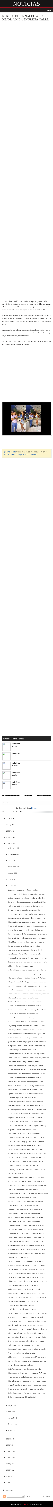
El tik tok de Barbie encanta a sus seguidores (24, 1133)
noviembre (12, 854)
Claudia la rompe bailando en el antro (21, 1305)
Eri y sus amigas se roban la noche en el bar (23, 1050)
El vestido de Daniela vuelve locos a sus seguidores (26, 1054)
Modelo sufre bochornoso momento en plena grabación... (29, 994)
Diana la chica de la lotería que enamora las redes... (26, 1201)
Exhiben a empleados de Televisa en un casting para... (27, 1281)
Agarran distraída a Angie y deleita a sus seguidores (26, 1141)
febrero (11, 1424)
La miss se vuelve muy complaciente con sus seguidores (28, 1193)
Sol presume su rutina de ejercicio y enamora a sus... (27, 1137)
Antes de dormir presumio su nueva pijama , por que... (27, 974)
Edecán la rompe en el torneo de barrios (22, 1309)
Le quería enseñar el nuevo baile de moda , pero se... (27, 1385)
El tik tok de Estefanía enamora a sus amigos (24, 1345)
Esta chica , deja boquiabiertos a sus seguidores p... (26, 1189)
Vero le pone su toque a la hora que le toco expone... (27, 1157)
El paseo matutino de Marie (18, 1257)
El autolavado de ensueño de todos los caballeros (26, 1269)
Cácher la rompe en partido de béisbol (21, 1397)
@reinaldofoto (10, 452)
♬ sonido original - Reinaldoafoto (23, 454)
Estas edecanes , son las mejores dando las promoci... (27, 1381)
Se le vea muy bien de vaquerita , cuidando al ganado (27, 1321)
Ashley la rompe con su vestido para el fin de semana (27, 1357)
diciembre (12, 848)
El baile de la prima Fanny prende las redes (23, 998)
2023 (8, 837)
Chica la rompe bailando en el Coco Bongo (23, 1301)
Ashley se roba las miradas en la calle (21, 966)
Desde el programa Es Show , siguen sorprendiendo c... (27, 934)
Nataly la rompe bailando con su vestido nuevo (25, 1090)
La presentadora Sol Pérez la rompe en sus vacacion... (27, 1225)
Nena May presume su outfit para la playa (23, 890)
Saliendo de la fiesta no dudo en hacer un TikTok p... (26, 978)
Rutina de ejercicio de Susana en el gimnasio (24, 1213)
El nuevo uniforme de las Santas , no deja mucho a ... (27, 1237)
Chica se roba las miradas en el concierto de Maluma (27, 1297)
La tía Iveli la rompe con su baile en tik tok (23, 1014)
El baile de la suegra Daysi (17, 1173)
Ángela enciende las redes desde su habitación (24, 1145)
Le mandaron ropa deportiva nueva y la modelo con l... (28, 1185)
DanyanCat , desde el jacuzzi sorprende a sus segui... (26, 938)
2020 (8, 1445)
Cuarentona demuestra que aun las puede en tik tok (27, 902)
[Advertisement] (26, 50)
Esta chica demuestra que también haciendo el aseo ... (27, 1329)
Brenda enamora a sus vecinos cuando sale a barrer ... (27, 1074)
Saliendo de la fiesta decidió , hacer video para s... (25, 1333)
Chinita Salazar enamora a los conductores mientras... (27, 1313)
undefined (15, 744)
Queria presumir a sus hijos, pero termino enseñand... (27, 1042)
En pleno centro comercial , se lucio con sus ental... (26, 1389)
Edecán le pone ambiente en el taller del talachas (25, 1161)
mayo (10, 1405)
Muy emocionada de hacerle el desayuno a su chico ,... (27, 1245)
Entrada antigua (44, 796)
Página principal (7, 1490)
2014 (8, 1482)
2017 (8, 1464)
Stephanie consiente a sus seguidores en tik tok (25, 950)
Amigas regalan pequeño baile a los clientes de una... (27, 1026)
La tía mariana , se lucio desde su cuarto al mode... (26, 1241)
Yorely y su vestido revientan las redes (21, 1353)
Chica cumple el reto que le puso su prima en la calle (26, 1349)
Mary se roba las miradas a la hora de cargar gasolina (27, 1361)
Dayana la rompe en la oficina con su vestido (24, 946)
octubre (11, 860)
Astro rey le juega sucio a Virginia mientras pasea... (26, 1217)
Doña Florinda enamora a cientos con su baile (24, 1289)
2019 (8, 1451)
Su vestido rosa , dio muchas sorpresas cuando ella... (27, 1249)
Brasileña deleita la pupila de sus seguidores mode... (26, 1002)
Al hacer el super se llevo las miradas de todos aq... (26, 1101)
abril (10, 1412)
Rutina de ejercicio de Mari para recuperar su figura (26, 1293)
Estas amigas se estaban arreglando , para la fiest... (26, 1105)
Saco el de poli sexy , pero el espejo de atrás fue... (25, 1325)
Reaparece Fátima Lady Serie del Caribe (22, 1129)
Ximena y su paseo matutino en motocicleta (24, 910)
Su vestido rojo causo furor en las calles (22, 1097)
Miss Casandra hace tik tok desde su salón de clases (26, 1253)
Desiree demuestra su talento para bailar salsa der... (26, 898)
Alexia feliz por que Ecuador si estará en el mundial (26, 1317)
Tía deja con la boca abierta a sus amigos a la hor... (26, 1066)
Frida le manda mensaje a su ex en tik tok (23, 1285)
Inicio (28, 796)
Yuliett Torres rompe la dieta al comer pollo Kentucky (27, 1010)
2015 (8, 1476)
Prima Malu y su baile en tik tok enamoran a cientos (26, 942)
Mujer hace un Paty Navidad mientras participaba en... (27, 1153)
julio (10, 879)
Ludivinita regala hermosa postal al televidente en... (26, 914)
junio (10, 885)
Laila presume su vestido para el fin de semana (25, 1209)
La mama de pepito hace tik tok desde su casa (24, 1006)
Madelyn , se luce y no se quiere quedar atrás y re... (26, 1181)
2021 (8, 1439)
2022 (8, 843)
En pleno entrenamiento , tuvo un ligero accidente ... (27, 926)
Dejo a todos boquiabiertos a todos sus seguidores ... (27, 1034)
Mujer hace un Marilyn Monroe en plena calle (24, 954)
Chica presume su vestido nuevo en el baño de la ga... (27, 1149)
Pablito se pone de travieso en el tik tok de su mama (27, 1110)
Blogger (34, 808)
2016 (8, 1470)
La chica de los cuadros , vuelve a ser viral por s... (25, 930)
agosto (11, 873)
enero (10, 1430)
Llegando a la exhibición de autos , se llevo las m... (26, 1229)
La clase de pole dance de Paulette (20, 1365)
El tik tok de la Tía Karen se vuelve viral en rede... (25, 906)
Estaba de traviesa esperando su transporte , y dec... (27, 922)
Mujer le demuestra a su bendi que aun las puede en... (27, 1070)
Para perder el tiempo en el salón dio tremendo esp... (27, 1046)
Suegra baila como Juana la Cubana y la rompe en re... (27, 958)
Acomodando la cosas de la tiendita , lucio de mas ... (26, 1177)
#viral (6, 454)
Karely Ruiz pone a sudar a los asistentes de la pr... (26, 1341)
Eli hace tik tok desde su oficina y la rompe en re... (26, 1121)
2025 (8, 825)
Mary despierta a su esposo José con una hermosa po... (28, 1030)
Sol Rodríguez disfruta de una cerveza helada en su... (27, 1169)
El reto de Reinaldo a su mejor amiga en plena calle (26, 1277)
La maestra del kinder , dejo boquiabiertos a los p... (26, 1233)
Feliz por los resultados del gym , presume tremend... (27, 982)
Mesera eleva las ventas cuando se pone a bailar (25, 1018)
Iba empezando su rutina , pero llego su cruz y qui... (26, 918)
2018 (8, 1457)
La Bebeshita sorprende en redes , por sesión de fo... (27, 970)
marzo (10, 1418)
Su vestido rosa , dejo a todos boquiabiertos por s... (26, 990)
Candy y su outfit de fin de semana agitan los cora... (26, 894)
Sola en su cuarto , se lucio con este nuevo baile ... (26, 1377)
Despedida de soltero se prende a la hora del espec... (27, 1117)
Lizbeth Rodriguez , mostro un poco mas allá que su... (27, 986)
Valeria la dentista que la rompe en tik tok (23, 1165)
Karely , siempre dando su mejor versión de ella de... (26, 1038)
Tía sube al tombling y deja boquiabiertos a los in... (26, 1261)
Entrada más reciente (11, 796)
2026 (8, 818)
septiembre (12, 867)
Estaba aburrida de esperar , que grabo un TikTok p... (27, 1373)
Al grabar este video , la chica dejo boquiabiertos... (26, 1093)
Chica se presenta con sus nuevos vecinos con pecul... (27, 962)
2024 (8, 831)
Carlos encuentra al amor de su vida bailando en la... (26, 1022)
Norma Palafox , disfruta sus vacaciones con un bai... (27, 1337)
